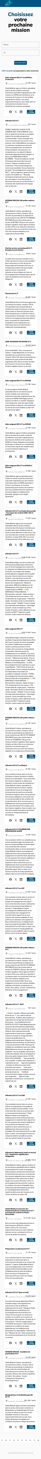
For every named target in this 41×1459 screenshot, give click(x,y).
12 (14, 1440)
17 (34, 1440)
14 (22, 1440)
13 (18, 1440)
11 (10, 1440)
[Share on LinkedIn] (21, 112)
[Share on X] (15, 112)
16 (30, 1440)
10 (6, 1440)
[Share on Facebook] (10, 112)
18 (38, 1440)
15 (26, 1440)
